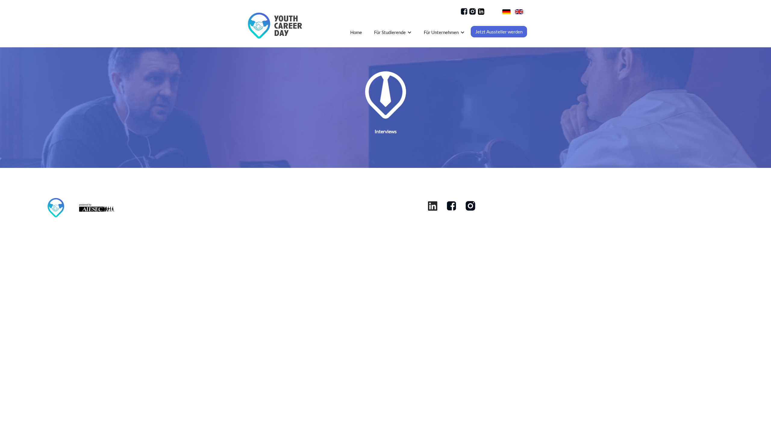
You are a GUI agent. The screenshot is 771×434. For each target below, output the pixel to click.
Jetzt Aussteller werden (499, 31)
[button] (393, 32)
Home (356, 32)
